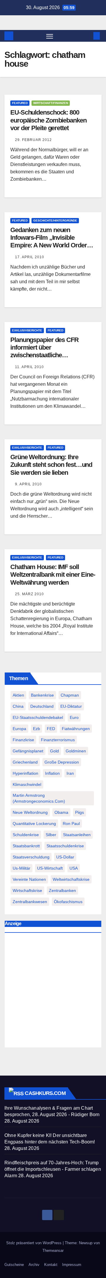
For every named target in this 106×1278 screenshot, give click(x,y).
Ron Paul (71, 823)
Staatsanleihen (77, 834)
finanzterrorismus (58, 739)
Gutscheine (14, 1264)
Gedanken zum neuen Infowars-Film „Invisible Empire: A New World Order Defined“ (48, 241)
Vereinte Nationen (29, 879)
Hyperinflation (25, 773)
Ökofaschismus (68, 901)
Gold (54, 751)
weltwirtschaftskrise (71, 879)
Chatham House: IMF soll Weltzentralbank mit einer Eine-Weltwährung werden (52, 574)
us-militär (21, 868)
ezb (36, 728)
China (18, 706)
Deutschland (42, 706)
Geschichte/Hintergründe (55, 220)
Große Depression (61, 762)
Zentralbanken (62, 890)
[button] (88, 35)
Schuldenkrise (26, 834)
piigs (79, 812)
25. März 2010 (29, 594)
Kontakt (50, 1264)
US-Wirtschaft (50, 868)
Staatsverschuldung (31, 857)
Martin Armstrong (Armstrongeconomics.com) (39, 798)
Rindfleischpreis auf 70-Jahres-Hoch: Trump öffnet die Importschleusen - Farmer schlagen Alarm (52, 1169)
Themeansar (53, 1250)
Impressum (71, 1264)
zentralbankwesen (30, 901)
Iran (70, 773)
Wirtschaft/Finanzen (50, 103)
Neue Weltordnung (30, 812)
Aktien (18, 695)
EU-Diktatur (71, 706)
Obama (61, 812)
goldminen (76, 751)
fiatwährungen (76, 728)
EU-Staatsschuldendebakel (38, 717)
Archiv (34, 1264)
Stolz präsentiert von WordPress (34, 1243)
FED (51, 728)
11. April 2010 (29, 367)
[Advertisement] (53, 991)
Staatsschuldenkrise (65, 845)
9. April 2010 (28, 484)
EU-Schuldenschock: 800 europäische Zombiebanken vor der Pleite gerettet (48, 120)
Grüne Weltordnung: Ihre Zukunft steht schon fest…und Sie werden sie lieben (51, 464)
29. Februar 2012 (33, 140)
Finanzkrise (23, 739)
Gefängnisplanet (28, 751)
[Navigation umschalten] (49, 36)
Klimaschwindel (27, 784)
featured (20, 103)
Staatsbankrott (26, 845)
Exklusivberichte (27, 330)
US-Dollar (65, 857)
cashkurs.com (45, 1093)
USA (73, 868)
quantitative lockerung (34, 823)
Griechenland (25, 762)
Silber (51, 834)
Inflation (52, 773)
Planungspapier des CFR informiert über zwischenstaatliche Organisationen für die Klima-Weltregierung (50, 355)
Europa (19, 728)
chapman (70, 695)
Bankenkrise (42, 695)
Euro (74, 717)
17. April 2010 (29, 257)
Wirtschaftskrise (27, 890)
